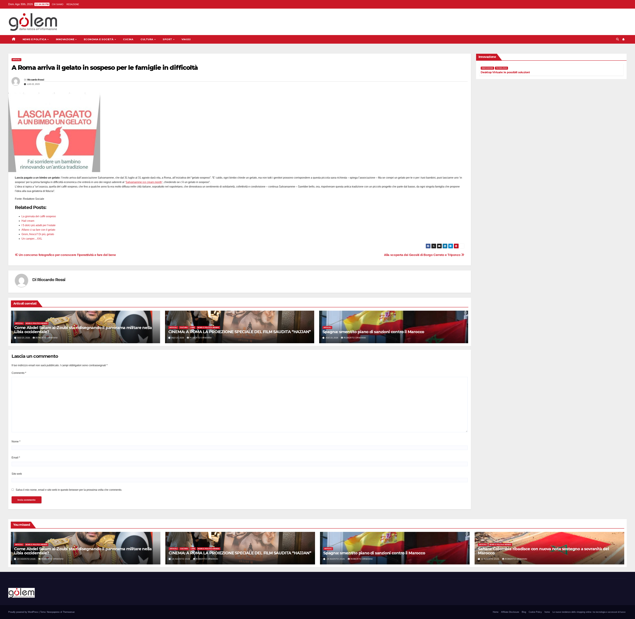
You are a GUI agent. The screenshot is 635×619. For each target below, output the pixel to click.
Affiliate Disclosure (510, 612)
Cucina (128, 39)
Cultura (147, 39)
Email (16, 457)
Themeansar (68, 612)
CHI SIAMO (57, 4)
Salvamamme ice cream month (144, 182)
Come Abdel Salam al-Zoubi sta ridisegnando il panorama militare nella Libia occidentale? (83, 329)
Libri (192, 327)
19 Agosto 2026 (181, 559)
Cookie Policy (535, 612)
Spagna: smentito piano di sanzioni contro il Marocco (373, 331)
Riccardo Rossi (35, 79)
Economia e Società (99, 39)
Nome (16, 441)
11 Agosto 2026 (490, 559)
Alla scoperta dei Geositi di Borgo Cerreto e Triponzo (422, 255)
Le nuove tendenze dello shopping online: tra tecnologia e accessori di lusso (588, 612)
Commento (19, 372)
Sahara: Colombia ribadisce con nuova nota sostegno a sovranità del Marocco (543, 550)
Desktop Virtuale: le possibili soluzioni (505, 72)
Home (495, 612)
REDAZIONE (72, 4)
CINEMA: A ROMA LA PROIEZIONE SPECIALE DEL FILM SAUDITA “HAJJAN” (239, 331)
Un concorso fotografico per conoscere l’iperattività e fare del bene (67, 255)
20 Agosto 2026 (26, 559)
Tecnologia (501, 68)
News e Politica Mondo (36, 323)
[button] (617, 39)
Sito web (17, 473)
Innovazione (65, 39)
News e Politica (35, 39)
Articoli (16, 60)
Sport (168, 39)
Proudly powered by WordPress (23, 612)
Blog (524, 612)
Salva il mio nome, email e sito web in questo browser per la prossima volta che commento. (69, 489)
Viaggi (186, 39)
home (547, 612)
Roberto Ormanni (47, 338)
